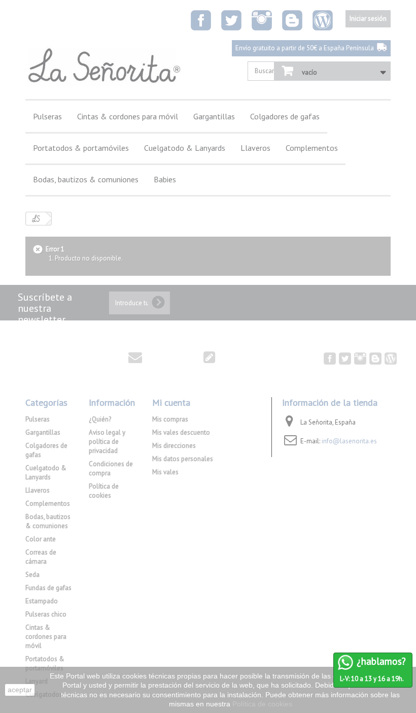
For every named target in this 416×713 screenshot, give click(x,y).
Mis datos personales (182, 459)
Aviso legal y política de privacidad (107, 441)
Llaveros (255, 148)
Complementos (312, 148)
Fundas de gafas (48, 588)
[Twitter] (231, 20)
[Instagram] (262, 20)
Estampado (41, 601)
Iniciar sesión (368, 18)
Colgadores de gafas (285, 116)
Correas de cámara (40, 557)
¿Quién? (100, 419)
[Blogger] (292, 20)
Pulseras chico (45, 614)
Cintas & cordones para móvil (127, 116)
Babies (165, 179)
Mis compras (170, 419)
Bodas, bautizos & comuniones (85, 179)
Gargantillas (214, 116)
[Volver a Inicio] (36, 218)
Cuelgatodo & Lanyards (184, 148)
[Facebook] (201, 20)
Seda (32, 574)
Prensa (180, 356)
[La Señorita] (103, 66)
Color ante (40, 539)
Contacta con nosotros (74, 356)
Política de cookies (104, 491)
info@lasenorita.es (349, 441)
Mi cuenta (171, 402)
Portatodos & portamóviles (81, 148)
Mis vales (165, 472)
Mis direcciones (174, 445)
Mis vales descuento (181, 432)
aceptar (20, 690)
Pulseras (47, 116)
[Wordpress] (323, 20)
